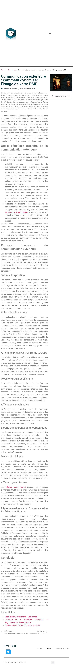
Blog (49, 648)
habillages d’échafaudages (16, 212)
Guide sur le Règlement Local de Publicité (22, 625)
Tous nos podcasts (62, 648)
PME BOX (10, 646)
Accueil (3, 70)
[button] (49, 33)
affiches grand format (16, 487)
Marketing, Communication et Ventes (24, 89)
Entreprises (12, 70)
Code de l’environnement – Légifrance (21, 617)
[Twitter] (8, 651)
